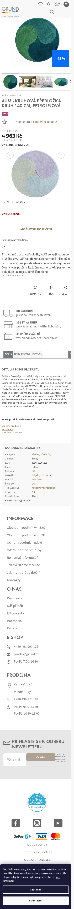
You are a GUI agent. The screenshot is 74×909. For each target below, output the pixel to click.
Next (56, 155)
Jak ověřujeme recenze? (24, 565)
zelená (35, 467)
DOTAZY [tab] (37, 354)
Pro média (14, 621)
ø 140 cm (20, 202)
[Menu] (66, 4)
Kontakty (13, 580)
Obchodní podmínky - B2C (26, 527)
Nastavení (35, 890)
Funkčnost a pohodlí (12, 432)
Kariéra (12, 628)
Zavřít (20, 282)
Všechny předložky (11, 426)
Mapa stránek (37, 844)
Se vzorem (7, 429)
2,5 (33, 492)
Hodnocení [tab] (22, 354)
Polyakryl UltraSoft (41, 475)
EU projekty (15, 613)
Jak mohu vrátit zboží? (23, 572)
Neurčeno (37, 479)
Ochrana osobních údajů (24, 542)
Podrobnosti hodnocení (45, 122)
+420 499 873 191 (26, 699)
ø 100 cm (8, 202)
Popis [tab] (8, 354)
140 (33, 471)
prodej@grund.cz (26, 654)
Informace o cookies (37, 852)
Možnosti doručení (36, 229)
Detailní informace (11, 275)
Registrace (14, 598)
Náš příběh (15, 606)
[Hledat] (49, 4)
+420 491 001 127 (26, 646)
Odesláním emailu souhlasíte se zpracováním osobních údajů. (61, 758)
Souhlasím (35, 900)
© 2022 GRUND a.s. (37, 860)
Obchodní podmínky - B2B (26, 535)
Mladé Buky (22, 692)
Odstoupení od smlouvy (24, 550)
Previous (15, 155)
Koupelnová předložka (43, 488)
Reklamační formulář (22, 557)
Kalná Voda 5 (23, 684)
